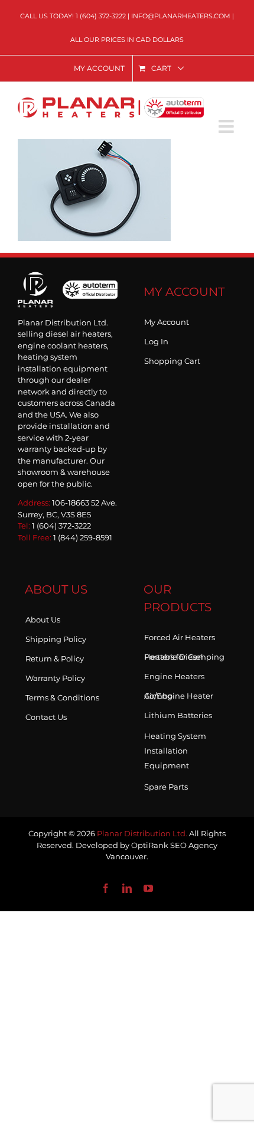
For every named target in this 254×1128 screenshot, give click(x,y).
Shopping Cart (172, 358)
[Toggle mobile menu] (227, 126)
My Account (166, 319)
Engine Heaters (174, 673)
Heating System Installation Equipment (175, 750)
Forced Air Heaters (179, 635)
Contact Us (46, 714)
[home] (68, 288)
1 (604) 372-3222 (101, 16)
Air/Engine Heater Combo (178, 693)
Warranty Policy (55, 675)
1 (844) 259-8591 (82, 537)
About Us (42, 617)
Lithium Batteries (178, 712)
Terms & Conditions (62, 695)
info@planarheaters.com (180, 16)
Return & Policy (54, 656)
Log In (156, 339)
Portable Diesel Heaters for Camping (184, 654)
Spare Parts (166, 784)
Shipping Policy (55, 636)
